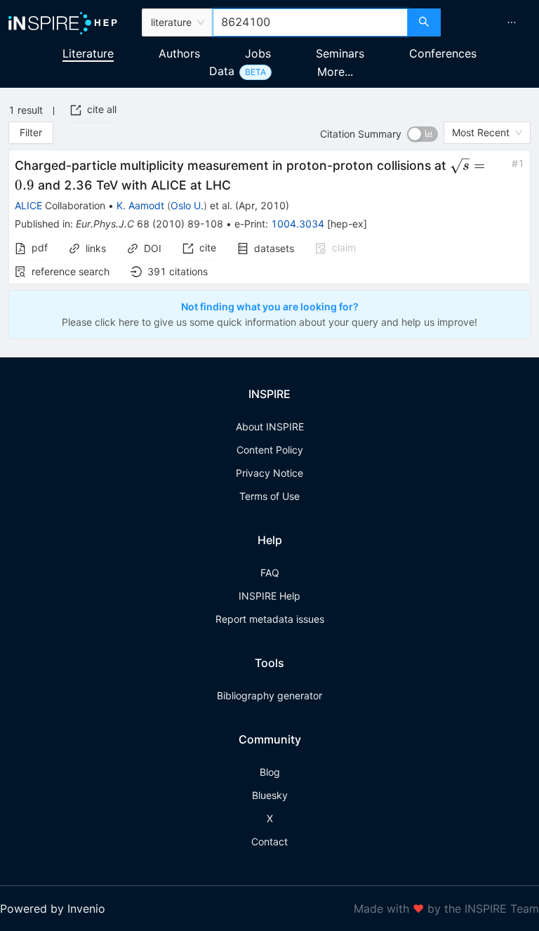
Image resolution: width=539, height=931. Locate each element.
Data (221, 71)
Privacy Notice (269, 473)
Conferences (443, 53)
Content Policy (270, 450)
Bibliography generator (269, 695)
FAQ (269, 573)
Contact (269, 841)
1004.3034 (297, 224)
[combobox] (310, 22)
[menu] (492, 22)
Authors (179, 53)
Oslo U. (187, 205)
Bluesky (270, 795)
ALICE (28, 205)
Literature (88, 53)
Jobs (258, 53)
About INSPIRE (270, 427)
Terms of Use (269, 496)
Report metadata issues (269, 619)
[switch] (422, 134)
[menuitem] (512, 22)
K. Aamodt (140, 205)
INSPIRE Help (269, 596)
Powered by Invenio (52, 909)
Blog (270, 772)
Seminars (340, 53)
